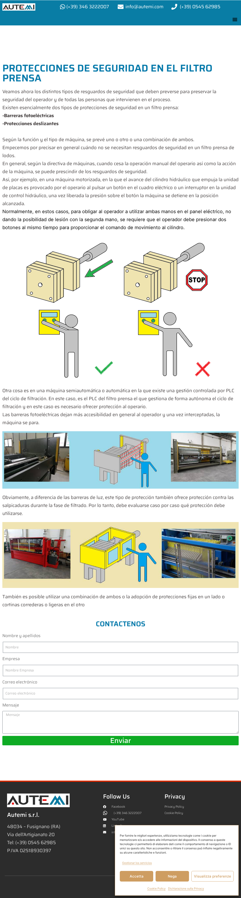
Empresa (11, 658)
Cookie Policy (156, 888)
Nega (172, 876)
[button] (235, 19)
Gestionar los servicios (137, 863)
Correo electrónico (19, 682)
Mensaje (10, 705)
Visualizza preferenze (212, 876)
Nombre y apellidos (21, 635)
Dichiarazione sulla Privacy (186, 888)
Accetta (137, 876)
